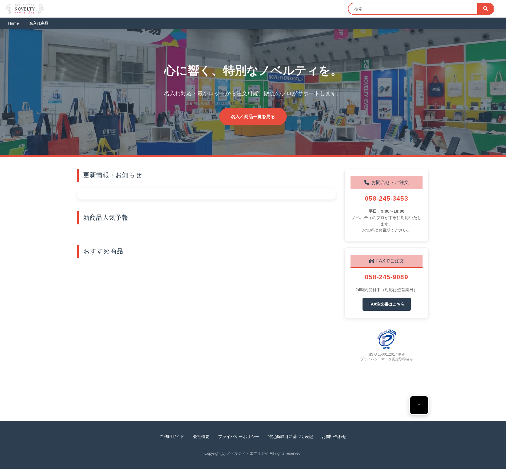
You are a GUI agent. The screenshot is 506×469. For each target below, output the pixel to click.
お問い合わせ (334, 436)
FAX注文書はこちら (386, 304)
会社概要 (201, 436)
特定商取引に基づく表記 (290, 436)
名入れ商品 (38, 23)
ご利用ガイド (172, 436)
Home (13, 23)
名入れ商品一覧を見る (253, 116)
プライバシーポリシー (238, 436)
